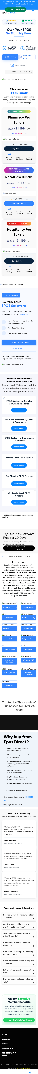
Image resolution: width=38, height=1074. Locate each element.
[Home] (2, 1072)
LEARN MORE (18, 349)
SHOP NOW (11, 57)
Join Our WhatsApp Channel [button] (20, 1020)
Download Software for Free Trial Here (19, 548)
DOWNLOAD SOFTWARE (20, 342)
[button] (16, 1072)
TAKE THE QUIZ (27, 57)
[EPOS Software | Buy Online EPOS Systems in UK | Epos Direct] (9, 13)
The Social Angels (23, 1068)
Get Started (19, 410)
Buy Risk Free (19, 149)
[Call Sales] (9, 1072)
